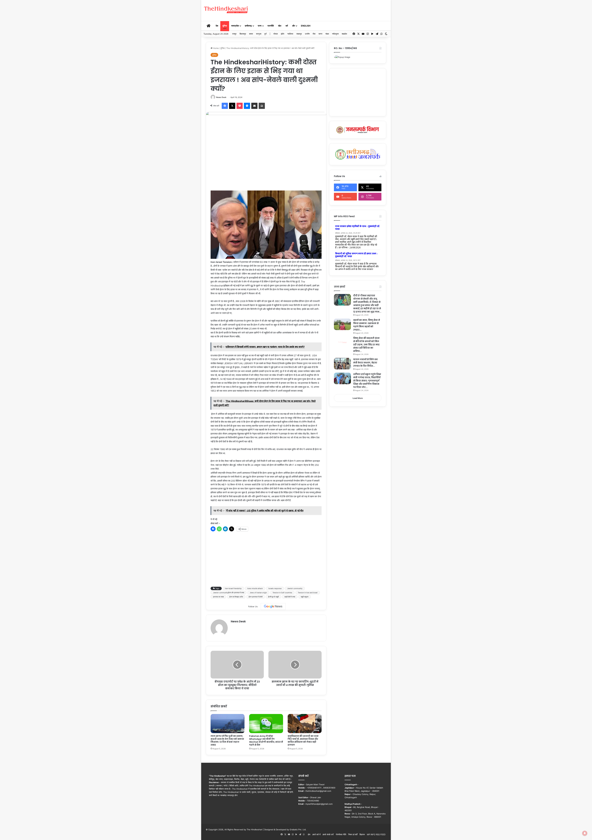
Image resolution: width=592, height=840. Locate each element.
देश (217, 25)
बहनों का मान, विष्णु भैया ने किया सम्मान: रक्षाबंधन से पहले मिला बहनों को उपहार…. (366, 325)
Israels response (275, 588)
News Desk (221, 97)
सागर (320, 34)
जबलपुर (299, 34)
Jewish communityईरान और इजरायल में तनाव (228, 593)
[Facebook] (225, 106)
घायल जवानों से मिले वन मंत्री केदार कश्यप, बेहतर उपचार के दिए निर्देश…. (365, 362)
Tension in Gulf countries (282, 593)
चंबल (327, 34)
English (305, 25)
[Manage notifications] (584, 833)
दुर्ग (265, 34)
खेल (279, 25)
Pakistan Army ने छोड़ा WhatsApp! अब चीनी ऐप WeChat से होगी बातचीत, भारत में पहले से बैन (266, 740)
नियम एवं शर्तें (352, 834)
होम (309, 834)
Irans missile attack (255, 588)
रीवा (314, 34)
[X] (232, 106)
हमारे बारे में (316, 834)
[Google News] (273, 606)
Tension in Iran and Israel (307, 593)
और (293, 25)
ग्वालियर (290, 34)
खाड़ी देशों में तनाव (289, 597)
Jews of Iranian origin (258, 593)
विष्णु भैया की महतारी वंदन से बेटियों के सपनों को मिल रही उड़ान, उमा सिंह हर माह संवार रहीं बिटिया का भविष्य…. (366, 345)
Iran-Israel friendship (233, 588)
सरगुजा (258, 34)
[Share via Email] (254, 106)
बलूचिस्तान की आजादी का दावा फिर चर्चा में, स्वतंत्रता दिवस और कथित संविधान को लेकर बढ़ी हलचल (303, 740)
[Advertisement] (327, 10)
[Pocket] (239, 106)
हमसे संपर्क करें (328, 834)
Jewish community (294, 588)
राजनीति (270, 25)
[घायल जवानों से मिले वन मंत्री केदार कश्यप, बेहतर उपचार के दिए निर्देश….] (342, 363)
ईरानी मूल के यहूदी (273, 597)
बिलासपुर (243, 34)
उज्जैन (307, 34)
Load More (358, 398)
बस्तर (251, 34)
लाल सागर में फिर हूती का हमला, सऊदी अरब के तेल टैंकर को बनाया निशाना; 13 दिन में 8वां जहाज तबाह (227, 740)
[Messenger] (247, 106)
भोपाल (275, 34)
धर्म (287, 25)
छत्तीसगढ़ (248, 25)
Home (215, 48)
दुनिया (224, 25)
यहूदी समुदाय (304, 597)
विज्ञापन (362, 834)
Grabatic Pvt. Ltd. (298, 829)
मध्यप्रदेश (235, 25)
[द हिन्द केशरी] (226, 10)
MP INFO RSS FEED (376, 834)
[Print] (262, 106)
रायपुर (234, 34)
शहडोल (344, 34)
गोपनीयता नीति (341, 834)
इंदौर (282, 34)
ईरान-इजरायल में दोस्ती (255, 597)
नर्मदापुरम (335, 34)
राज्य (259, 25)
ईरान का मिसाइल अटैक (236, 597)
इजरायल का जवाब (218, 597)
